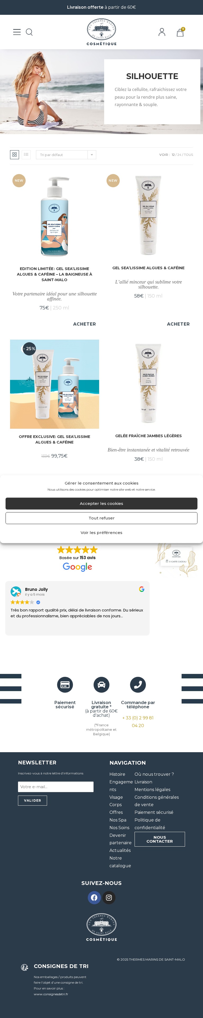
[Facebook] (94, 897)
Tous (188, 155)
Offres (116, 812)
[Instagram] (109, 897)
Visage (116, 797)
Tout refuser (102, 518)
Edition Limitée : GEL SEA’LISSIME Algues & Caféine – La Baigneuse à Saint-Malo (54, 274)
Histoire (117, 774)
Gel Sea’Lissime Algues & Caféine (148, 268)
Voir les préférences (101, 532)
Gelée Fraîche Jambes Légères (148, 435)
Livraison (143, 781)
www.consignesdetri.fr (51, 994)
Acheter (84, 324)
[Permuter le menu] (17, 32)
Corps (115, 804)
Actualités (120, 850)
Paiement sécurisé (154, 812)
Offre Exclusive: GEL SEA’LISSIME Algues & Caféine (54, 439)
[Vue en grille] (14, 154)
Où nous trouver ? (154, 774)
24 (179, 155)
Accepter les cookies (101, 503)
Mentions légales (152, 789)
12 (173, 155)
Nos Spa (117, 820)
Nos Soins (119, 827)
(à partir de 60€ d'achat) (101, 709)
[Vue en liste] (26, 154)
